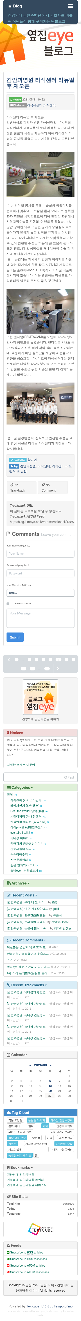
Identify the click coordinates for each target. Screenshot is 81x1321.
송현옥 (36, 1137)
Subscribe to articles (26, 1252)
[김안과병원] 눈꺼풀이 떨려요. (27, 922)
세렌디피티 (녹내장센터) (28, 816)
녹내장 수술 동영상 (61, 1149)
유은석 (57, 915)
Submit (15, 637)
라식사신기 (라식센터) (41, 105)
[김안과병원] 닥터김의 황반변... (27, 992)
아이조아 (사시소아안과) (28, 800)
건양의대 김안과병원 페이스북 (27, 1185)
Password (18, 565)
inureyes (40, 1311)
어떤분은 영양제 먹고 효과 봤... (27, 947)
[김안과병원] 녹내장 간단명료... (27, 1003)
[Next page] (58, 668)
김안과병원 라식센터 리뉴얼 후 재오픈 (40, 82)
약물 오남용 (15, 1120)
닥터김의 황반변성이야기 (28, 843)
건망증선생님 (60, 922)
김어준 (12, 1143)
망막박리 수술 (64, 1143)
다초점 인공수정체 (61, 1120)
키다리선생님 (63, 928)
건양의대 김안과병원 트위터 (25, 1179)
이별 (49, 1137)
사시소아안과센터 (36, 1143)
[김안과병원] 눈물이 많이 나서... (28, 928)
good (56, 908)
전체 (12, 794)
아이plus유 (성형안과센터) (28, 827)
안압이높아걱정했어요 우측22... (28, 953)
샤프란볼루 (15, 1149)
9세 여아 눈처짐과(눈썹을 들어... (28, 973)
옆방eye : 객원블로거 (26, 870)
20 (50, 1090)
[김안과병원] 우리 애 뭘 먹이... (27, 902)
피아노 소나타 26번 (20, 1132)
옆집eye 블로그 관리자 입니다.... (28, 966)
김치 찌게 (14, 1126)
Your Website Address (19, 585)
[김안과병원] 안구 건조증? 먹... (27, 908)
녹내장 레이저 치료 (19, 1155)
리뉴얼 (22, 471)
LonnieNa (68, 1311)
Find (71, 777)
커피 (45, 1126)
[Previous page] (9, 659)
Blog (17, 5)
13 (50, 1085)
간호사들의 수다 (22, 849)
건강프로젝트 (64, 1126)
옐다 (31, 1126)
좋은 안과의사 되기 (24, 865)
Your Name (18, 545)
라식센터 (44, 466)
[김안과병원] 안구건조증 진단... (27, 915)
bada (49, 1311)
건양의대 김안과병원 (20, 1174)
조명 (55, 902)
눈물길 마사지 (36, 1120)
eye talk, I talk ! (21, 832)
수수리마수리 (20, 854)
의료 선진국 (65, 1137)
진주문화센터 (20, 859)
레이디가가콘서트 (62, 1132)
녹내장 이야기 (21, 838)
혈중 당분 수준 (17, 1137)
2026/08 (40, 1064)
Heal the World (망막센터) (28, 811)
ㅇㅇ (10, 960)
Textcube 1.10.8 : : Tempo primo (49, 1306)
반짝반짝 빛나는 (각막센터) (29, 821)
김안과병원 (28, 466)
